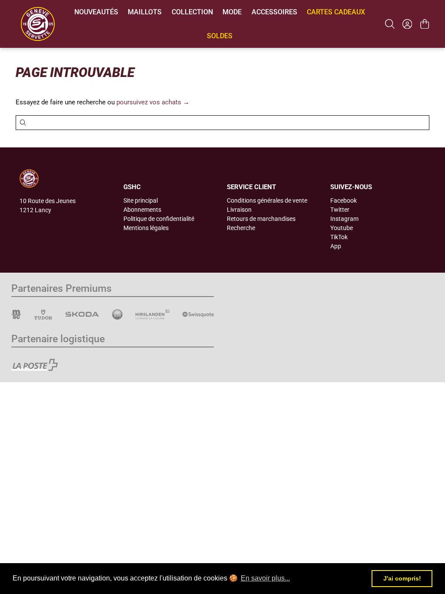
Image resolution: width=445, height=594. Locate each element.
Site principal (140, 200)
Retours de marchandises (261, 218)
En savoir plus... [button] (265, 578)
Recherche (241, 227)
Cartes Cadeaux (336, 12)
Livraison (239, 209)
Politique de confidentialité (158, 218)
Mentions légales (146, 227)
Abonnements (142, 209)
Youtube (341, 227)
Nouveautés (96, 12)
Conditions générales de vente (267, 200)
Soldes (219, 36)
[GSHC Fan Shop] (37, 24)
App (335, 246)
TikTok (339, 237)
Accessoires (274, 12)
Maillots (145, 12)
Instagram (344, 218)
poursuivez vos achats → (152, 102)
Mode (232, 12)
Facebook (343, 200)
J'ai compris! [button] (402, 578)
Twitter (339, 209)
